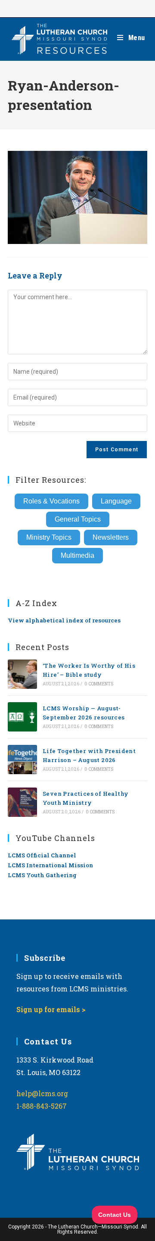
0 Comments (98, 684)
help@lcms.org (42, 1093)
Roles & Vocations (51, 501)
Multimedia (77, 555)
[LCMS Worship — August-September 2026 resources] (22, 716)
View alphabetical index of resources (64, 620)
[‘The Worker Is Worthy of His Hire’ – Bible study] (22, 674)
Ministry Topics (48, 537)
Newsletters (111, 537)
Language (116, 501)
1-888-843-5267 (41, 1105)
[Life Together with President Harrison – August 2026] (22, 759)
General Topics (78, 519)
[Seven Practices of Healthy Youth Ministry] (22, 802)
